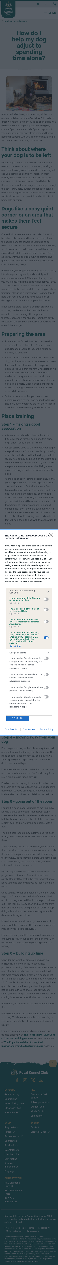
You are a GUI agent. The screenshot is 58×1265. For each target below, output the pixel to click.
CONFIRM (17, 718)
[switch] (46, 599)
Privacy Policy (46, 729)
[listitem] (29, 591)
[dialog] (29, 632)
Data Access (29, 729)
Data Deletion (11, 729)
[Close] (52, 536)
